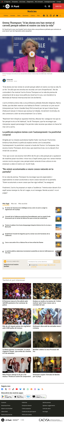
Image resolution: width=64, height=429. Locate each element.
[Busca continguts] (45, 6)
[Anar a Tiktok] (13, 389)
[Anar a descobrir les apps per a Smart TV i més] (39, 396)
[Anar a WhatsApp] (28, 389)
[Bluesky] (57, 15)
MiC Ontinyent (39, 1)
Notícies (32, 11)
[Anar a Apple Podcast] (35, 389)
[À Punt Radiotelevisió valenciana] (10, 420)
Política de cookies (27, 414)
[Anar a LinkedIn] (39, 389)
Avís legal (45, 411)
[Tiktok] (54, 15)
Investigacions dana (49, 1)
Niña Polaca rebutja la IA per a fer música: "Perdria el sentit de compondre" (16, 375)
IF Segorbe (7, 1)
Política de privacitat (6, 414)
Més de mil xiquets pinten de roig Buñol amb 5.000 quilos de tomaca (16, 327)
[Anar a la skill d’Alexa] (28, 396)
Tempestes (15, 1)
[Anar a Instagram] (10, 389)
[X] (47, 15)
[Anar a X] (6, 389)
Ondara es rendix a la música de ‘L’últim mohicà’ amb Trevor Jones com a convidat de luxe (47, 303)
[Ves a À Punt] (12, 6)
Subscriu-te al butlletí (6, 408)
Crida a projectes (26, 408)
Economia (25, 15)
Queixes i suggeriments (49, 405)
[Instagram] (51, 15)
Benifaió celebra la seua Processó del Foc (46, 350)
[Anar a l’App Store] (19, 396)
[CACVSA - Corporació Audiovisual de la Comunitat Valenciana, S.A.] (51, 420)
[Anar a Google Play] (6, 396)
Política (6, 15)
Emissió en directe (27, 405)
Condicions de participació (29, 411)
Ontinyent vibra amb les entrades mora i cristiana (47, 327)
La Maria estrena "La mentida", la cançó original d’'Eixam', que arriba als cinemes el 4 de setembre (16, 351)
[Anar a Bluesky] (21, 389)
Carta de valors (47, 408)
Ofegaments (30, 1)
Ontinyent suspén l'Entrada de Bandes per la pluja (46, 375)
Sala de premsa (47, 402)
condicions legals (42, 265)
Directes (58, 6)
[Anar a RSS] (42, 389)
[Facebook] (44, 15)
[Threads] (61, 15)
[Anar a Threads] (24, 389)
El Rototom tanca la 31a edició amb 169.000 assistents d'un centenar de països (15, 303)
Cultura (33, 15)
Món (38, 15)
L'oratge (59, 1)
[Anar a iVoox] (32, 389)
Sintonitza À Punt (5, 405)
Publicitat (24, 402)
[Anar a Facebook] (2, 389)
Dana (18, 15)
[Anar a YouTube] (17, 389)
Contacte (3, 402)
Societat (12, 15)
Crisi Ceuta (22, 1)
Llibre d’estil (4, 411)
